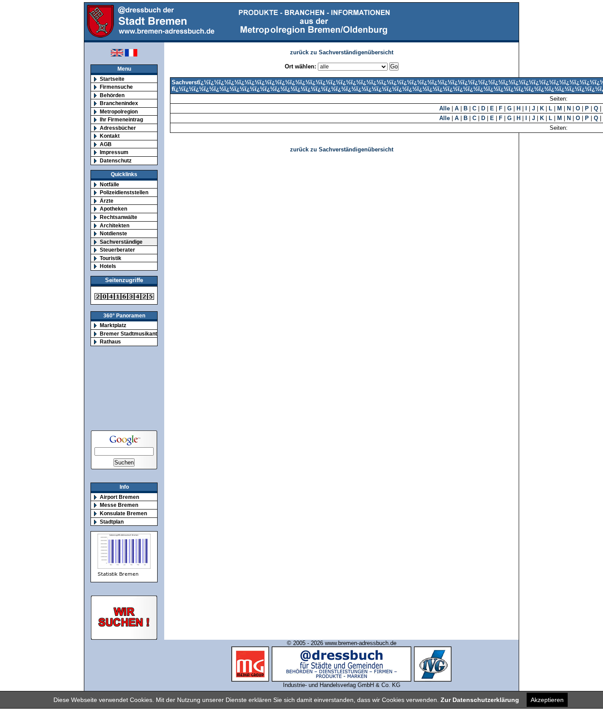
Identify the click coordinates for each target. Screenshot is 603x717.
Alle (444, 108)
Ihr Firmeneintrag (121, 119)
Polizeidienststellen (124, 192)
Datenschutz (116, 160)
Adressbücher (118, 128)
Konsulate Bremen (123, 513)
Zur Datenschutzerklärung (480, 699)
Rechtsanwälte (118, 217)
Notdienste (113, 233)
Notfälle (109, 184)
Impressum (114, 152)
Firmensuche (116, 87)
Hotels (108, 266)
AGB (106, 144)
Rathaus (110, 341)
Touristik (110, 258)
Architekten (114, 225)
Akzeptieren (547, 699)
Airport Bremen (119, 497)
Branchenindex (119, 103)
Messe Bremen (119, 505)
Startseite (112, 79)
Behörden (112, 95)
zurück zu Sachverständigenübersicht (341, 52)
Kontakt (110, 136)
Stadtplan (112, 522)
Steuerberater (117, 250)
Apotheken (113, 208)
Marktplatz (113, 325)
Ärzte (106, 201)
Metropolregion (119, 111)
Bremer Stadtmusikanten (131, 333)
